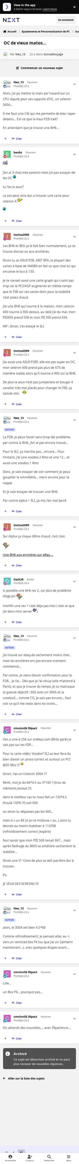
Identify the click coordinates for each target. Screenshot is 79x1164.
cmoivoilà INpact (25, 728)
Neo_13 (20, 54)
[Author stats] (74, 84)
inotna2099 (21, 235)
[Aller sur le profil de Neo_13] (6, 54)
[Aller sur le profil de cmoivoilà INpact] (7, 730)
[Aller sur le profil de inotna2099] (7, 236)
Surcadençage (53, 54)
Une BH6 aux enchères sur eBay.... (28, 555)
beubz (18, 152)
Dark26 (18, 579)
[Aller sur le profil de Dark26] (7, 581)
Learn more (8, 7)
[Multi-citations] (5, 139)
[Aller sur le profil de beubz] (7, 154)
